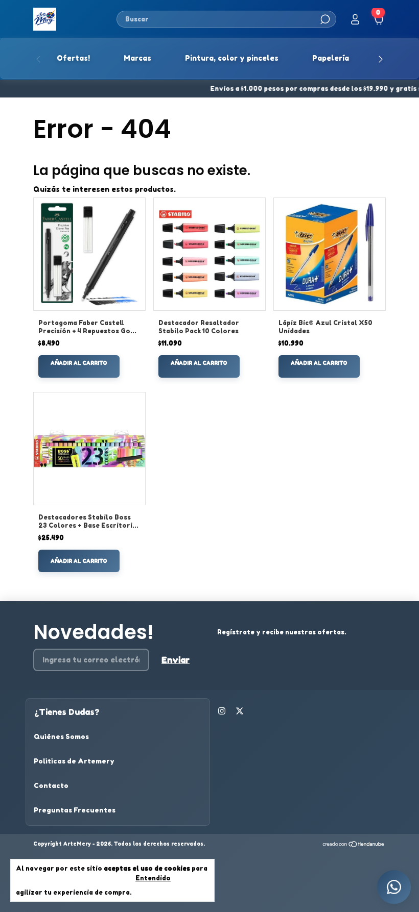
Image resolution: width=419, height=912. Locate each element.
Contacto (51, 785)
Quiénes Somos (61, 736)
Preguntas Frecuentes (74, 810)
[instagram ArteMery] (222, 711)
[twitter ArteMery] (240, 711)
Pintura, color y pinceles (231, 58)
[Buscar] (324, 19)
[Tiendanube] (354, 845)
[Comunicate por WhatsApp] (394, 887)
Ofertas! (73, 58)
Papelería (330, 58)
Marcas (137, 58)
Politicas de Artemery (74, 761)
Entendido (153, 878)
